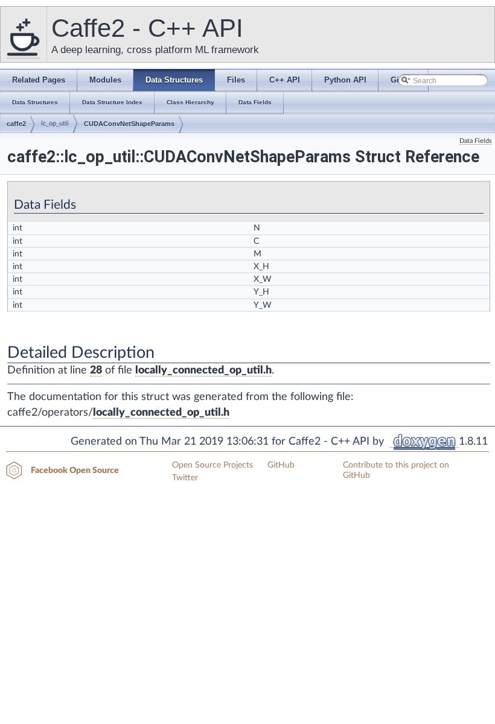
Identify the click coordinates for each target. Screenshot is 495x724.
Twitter (185, 478)
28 (96, 370)
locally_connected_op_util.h (203, 370)
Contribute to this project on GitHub (396, 470)
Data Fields (475, 141)
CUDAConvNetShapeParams (129, 123)
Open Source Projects (212, 465)
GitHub (281, 465)
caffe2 (16, 123)
